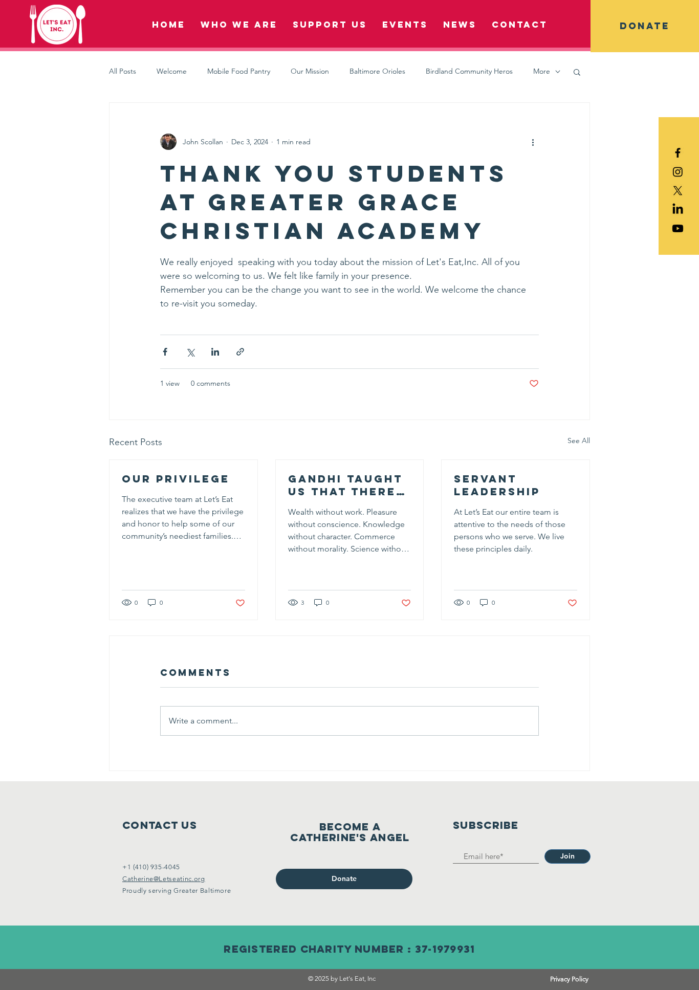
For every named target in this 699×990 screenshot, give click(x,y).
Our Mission (310, 71)
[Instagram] (677, 171)
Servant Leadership (497, 485)
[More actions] (533, 142)
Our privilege (176, 478)
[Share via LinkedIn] (215, 352)
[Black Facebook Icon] (677, 152)
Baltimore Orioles (377, 71)
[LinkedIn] (677, 209)
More (541, 71)
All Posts (122, 71)
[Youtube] (677, 228)
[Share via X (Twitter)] (190, 352)
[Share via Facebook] (165, 352)
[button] (645, 26)
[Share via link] (240, 352)
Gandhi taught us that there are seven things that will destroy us (345, 485)
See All (578, 440)
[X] (677, 190)
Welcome (172, 71)
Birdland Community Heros (469, 71)
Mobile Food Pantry (238, 71)
